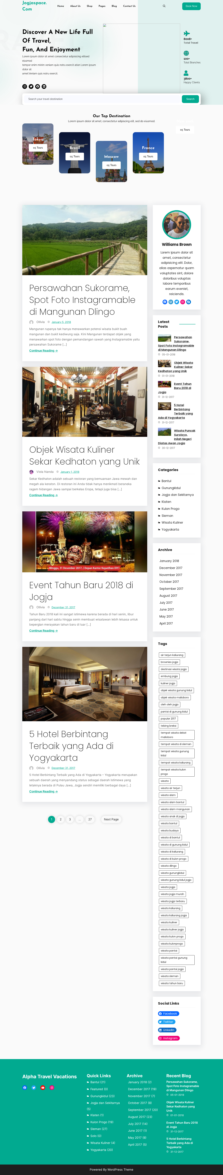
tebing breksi (168, 726)
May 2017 (166, 616)
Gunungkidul (171, 488)
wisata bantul (169, 823)
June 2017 (166, 609)
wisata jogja (168, 887)
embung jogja (169, 676)
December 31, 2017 (63, 607)
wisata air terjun (170, 788)
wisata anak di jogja (172, 816)
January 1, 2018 (69, 471)
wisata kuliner (169, 922)
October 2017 (169, 582)
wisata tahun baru (172, 983)
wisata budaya (170, 830)
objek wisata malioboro (175, 697)
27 (90, 819)
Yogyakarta (170, 529)
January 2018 (169, 561)
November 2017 (170, 575)
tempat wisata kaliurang (175, 762)
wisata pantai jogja (172, 969)
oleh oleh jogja (169, 704)
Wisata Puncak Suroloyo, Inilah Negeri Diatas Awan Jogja (176, 437)
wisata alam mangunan (175, 809)
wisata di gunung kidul (174, 844)
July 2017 (165, 603)
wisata (165, 781)
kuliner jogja (168, 683)
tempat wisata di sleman (176, 744)
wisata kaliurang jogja (174, 915)
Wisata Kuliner (172, 522)
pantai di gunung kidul (174, 711)
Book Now (191, 6)
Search (190, 99)
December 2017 (170, 568)
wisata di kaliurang (172, 851)
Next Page (111, 819)
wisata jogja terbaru (173, 901)
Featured (96, 1089)
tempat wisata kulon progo (173, 772)
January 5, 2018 (61, 322)
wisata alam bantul (172, 802)
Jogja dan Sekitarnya (178, 495)
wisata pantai (169, 950)
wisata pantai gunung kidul (174, 960)
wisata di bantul (170, 837)
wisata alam (168, 795)
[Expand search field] (164, 6)
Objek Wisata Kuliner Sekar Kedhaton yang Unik (84, 456)
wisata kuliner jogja (172, 929)
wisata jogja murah (172, 894)
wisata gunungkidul (172, 873)
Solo (93, 1136)
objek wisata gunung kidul (176, 690)
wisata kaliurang (170, 908)
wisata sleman (169, 976)
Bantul (166, 481)
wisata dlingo (169, 866)
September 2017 (171, 589)
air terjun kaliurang (172, 655)
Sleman (167, 516)
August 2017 (168, 596)
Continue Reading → (43, 350)
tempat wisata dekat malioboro (173, 735)
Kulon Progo (170, 509)
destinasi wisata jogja (174, 669)
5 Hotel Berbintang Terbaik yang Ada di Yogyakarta (71, 746)
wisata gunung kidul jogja (176, 880)
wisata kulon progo (172, 936)
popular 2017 (168, 718)
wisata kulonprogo (172, 943)
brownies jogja (169, 662)
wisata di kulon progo (173, 859)
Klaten (166, 502)
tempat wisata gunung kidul (175, 753)
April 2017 (166, 623)
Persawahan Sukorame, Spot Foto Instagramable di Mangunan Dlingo (82, 300)
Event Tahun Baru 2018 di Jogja (81, 591)
